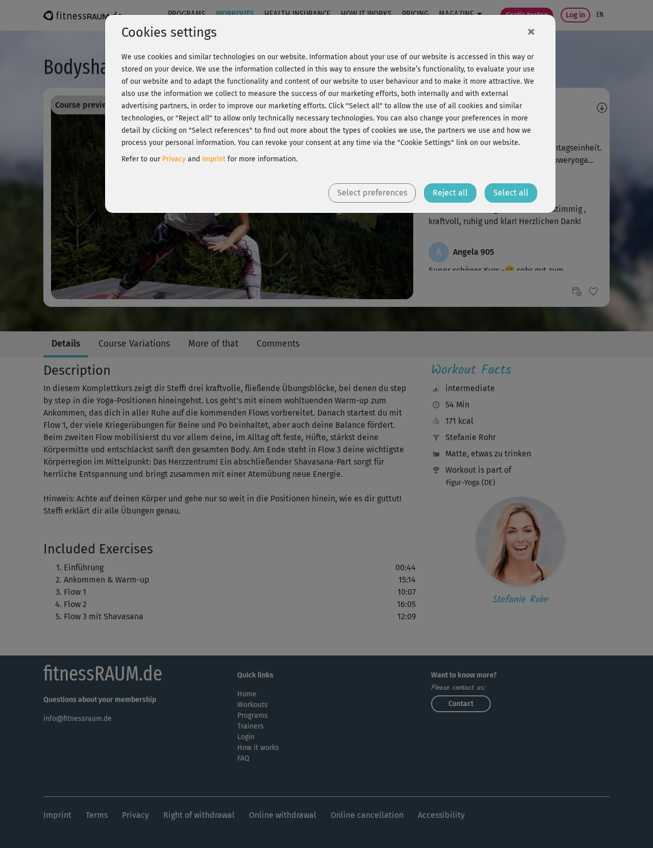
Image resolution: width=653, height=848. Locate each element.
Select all (511, 193)
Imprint (213, 159)
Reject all (450, 193)
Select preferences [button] (372, 193)
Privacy (174, 159)
